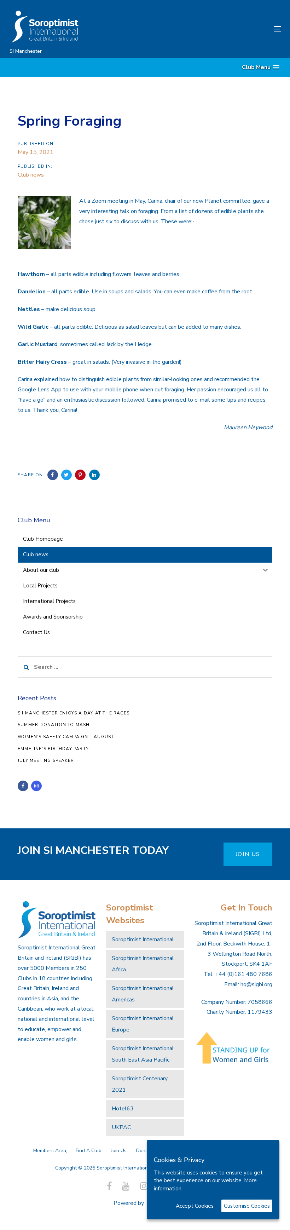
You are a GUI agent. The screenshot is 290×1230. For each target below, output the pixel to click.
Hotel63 (123, 1109)
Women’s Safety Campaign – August (66, 737)
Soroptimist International (143, 939)
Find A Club (89, 1150)
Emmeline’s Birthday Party (53, 749)
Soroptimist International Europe (143, 1024)
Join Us (119, 1150)
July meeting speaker (46, 760)
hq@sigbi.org (256, 984)
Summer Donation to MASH (54, 725)
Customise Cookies (247, 1205)
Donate (144, 1150)
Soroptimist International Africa (143, 963)
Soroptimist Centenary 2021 (140, 1084)
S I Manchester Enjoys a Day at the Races (73, 713)
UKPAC (121, 1127)
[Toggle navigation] (235, 28)
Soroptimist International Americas (143, 994)
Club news (31, 175)
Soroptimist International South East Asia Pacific (143, 1054)
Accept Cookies (195, 1205)
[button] (260, 67)
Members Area (49, 1150)
